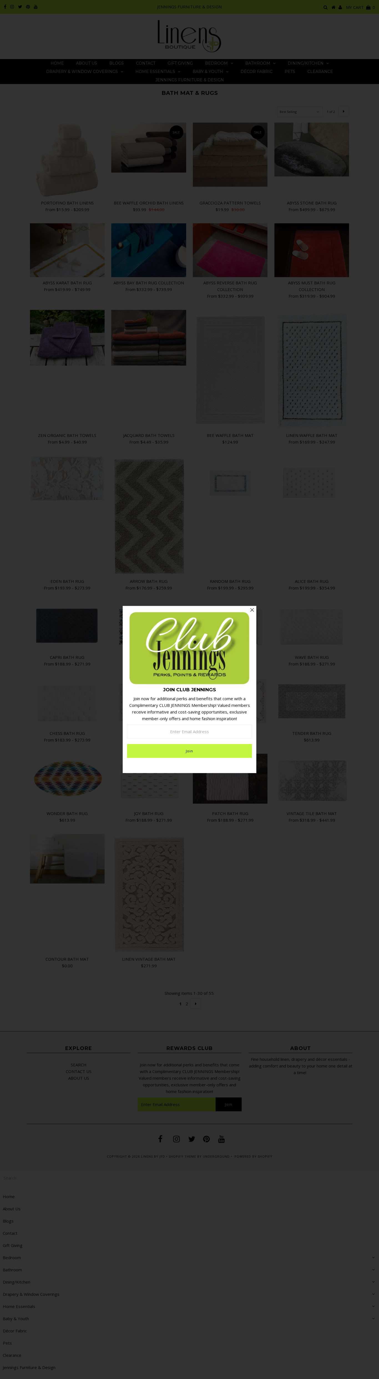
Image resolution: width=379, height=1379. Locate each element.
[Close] (252, 610)
